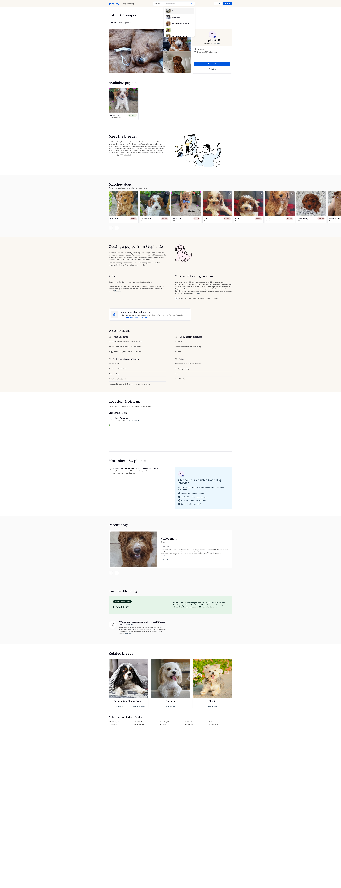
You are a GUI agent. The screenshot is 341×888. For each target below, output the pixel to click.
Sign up (227, 3)
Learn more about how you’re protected (136, 317)
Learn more (187, 607)
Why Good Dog (128, 4)
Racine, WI (212, 722)
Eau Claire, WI (164, 725)
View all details (168, 560)
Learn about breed (138, 706)
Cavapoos (216, 43)
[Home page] (114, 3)
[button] (136, 51)
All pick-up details (133, 420)
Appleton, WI (113, 725)
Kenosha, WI (188, 722)
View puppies (118, 706)
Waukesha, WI (139, 725)
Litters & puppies (125, 23)
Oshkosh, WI (188, 725)
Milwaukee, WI (114, 722)
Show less (127, 155)
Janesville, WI (214, 725)
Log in (218, 3)
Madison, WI (138, 722)
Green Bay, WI (164, 722)
